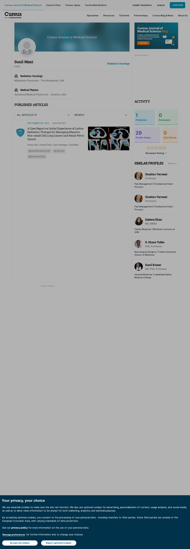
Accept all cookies (20, 543)
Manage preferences (14, 534)
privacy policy (19, 527)
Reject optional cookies (58, 543)
